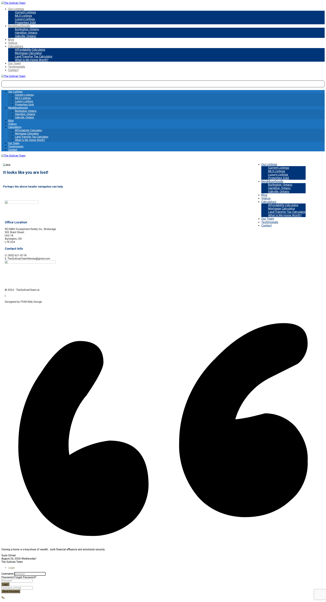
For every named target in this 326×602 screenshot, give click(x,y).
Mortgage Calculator (28, 53)
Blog (11, 39)
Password (7, 577)
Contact (13, 70)
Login (5, 584)
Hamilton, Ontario (26, 32)
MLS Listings (23, 15)
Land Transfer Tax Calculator (33, 56)
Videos (12, 43)
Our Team (14, 63)
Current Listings (25, 12)
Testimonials (16, 66)
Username (7, 573)
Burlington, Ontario (27, 29)
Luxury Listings (25, 19)
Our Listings (16, 9)
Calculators (15, 46)
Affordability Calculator (30, 49)
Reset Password (11, 591)
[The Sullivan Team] (13, 3)
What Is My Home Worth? (31, 60)
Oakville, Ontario (25, 36)
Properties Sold (25, 22)
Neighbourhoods (19, 26)
